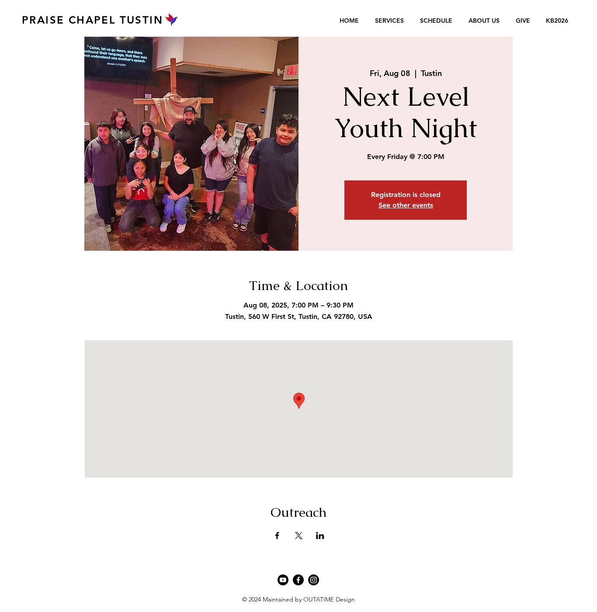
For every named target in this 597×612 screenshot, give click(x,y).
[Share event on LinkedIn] (320, 535)
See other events (405, 205)
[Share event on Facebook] (277, 535)
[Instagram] (313, 579)
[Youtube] (283, 579)
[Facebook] (298, 579)
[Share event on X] (299, 535)
